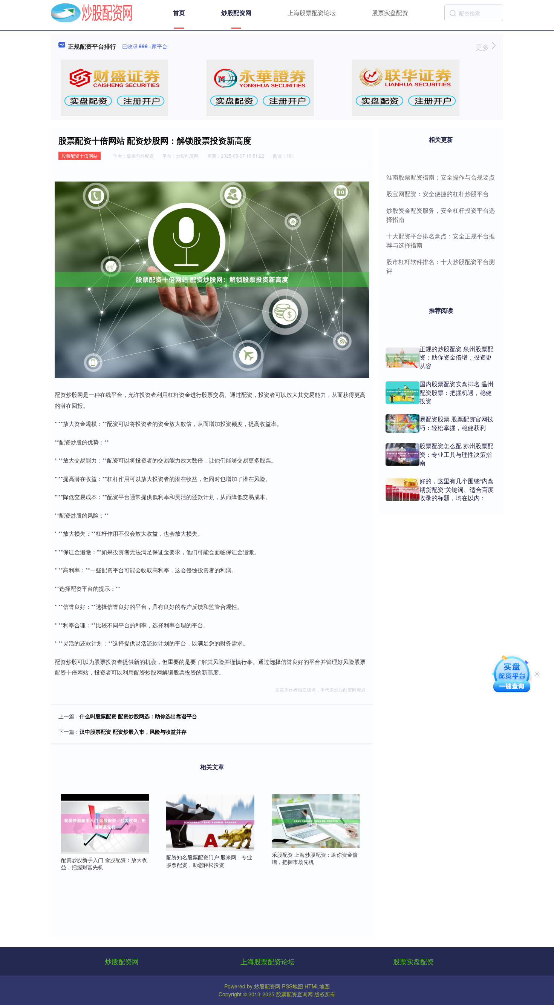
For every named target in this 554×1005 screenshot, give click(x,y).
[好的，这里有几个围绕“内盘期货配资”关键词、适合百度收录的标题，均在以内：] (402, 489)
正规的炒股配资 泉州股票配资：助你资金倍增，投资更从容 (456, 357)
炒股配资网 (236, 12)
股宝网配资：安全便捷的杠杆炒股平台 (437, 193)
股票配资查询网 (294, 994)
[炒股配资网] (91, 12)
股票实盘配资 (390, 12)
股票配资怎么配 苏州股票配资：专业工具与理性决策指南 (456, 454)
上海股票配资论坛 (312, 12)
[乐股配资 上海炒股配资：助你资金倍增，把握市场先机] (316, 820)
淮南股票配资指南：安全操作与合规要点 (440, 177)
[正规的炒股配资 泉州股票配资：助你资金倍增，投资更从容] (402, 357)
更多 (483, 47)
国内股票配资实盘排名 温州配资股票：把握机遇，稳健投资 (456, 392)
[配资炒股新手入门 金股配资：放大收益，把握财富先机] (105, 823)
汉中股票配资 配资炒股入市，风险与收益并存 (133, 731)
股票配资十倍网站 (79, 155)
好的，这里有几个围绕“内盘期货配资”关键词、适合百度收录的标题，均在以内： (456, 489)
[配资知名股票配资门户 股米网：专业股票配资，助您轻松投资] (210, 821)
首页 (179, 12)
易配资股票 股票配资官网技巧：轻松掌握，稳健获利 (456, 423)
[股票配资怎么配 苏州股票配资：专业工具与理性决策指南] (402, 454)
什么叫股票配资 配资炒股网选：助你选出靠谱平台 (138, 716)
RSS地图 (292, 986)
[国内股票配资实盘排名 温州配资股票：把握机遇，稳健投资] (402, 392)
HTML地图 (317, 986)
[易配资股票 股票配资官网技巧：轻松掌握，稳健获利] (402, 423)
